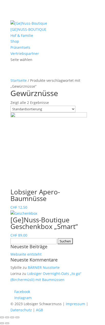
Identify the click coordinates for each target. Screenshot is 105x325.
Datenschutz (21, 309)
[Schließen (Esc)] (2, 317)
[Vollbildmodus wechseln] (12, 317)
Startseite (18, 80)
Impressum (75, 303)
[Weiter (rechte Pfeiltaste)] (7, 323)
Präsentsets (20, 47)
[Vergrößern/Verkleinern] (17, 317)
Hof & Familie (21, 35)
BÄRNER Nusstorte (44, 267)
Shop (14, 41)
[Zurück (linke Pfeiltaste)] (2, 323)
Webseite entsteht (26, 254)
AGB (39, 309)
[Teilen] (7, 317)
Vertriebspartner (24, 53)
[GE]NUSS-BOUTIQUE (28, 29)
